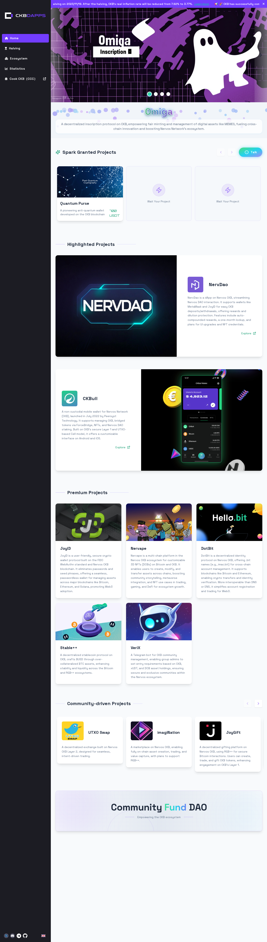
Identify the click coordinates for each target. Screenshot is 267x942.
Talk (254, 152)
